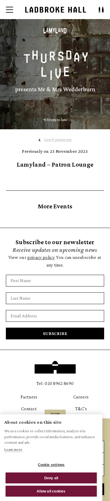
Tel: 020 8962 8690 (55, 383)
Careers (81, 396)
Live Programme (58, 140)
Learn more (13, 449)
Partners (29, 396)
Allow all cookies (51, 491)
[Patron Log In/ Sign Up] (101, 10)
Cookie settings (51, 465)
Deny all (51, 478)
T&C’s (81, 408)
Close (55, 414)
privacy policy (40, 257)
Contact (29, 408)
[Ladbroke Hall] (55, 10)
